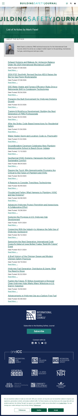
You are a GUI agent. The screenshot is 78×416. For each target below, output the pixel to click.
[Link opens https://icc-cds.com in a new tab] (39, 385)
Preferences (22, 410)
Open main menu (3, 3)
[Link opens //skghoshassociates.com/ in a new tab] (39, 372)
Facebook (36, 343)
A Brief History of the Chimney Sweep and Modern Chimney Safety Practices (30, 257)
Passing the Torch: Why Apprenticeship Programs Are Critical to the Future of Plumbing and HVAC (32, 171)
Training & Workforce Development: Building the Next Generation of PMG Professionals (32, 112)
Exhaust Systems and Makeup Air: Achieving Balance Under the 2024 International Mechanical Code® (31, 63)
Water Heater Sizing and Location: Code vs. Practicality (32, 136)
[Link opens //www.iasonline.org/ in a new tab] (61, 360)
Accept (56, 410)
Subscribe (39, 331)
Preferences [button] (37, 405)
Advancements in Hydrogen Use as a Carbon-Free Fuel (32, 295)
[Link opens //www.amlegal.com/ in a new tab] (60, 385)
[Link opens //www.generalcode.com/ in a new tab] (17, 372)
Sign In (75, 3)
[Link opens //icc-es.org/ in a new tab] (39, 360)
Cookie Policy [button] (63, 403)
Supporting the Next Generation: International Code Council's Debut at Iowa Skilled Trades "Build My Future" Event (33, 244)
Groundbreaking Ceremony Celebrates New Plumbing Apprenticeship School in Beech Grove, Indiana (31, 147)
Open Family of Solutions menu (67, 3)
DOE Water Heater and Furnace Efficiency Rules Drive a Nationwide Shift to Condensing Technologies (32, 88)
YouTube (42, 343)
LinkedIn (32, 343)
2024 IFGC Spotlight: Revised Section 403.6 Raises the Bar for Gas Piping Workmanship (32, 75)
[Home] (38, 3)
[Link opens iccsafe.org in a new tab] (17, 360)
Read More (12, 70)
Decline (39, 410)
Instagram (45, 343)
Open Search (71, 3)
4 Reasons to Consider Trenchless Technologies (29, 182)
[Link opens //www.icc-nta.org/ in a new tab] (61, 372)
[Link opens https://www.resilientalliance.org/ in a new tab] (17, 385)
